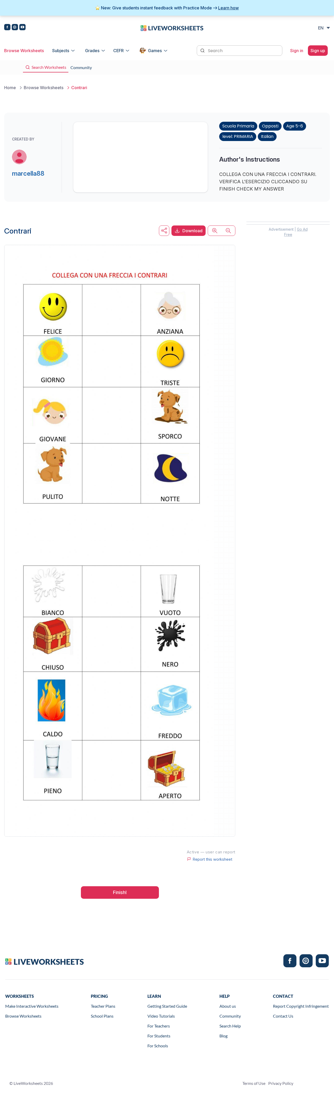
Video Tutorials (161, 1015)
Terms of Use (253, 1083)
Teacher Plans (103, 1006)
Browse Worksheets (24, 50)
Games (155, 50)
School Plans (102, 1015)
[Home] (172, 27)
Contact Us (283, 1015)
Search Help (230, 1025)
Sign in (296, 50)
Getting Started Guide (167, 1006)
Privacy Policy (280, 1083)
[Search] (203, 50)
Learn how (228, 7)
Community (230, 1015)
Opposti (270, 126)
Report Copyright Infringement (301, 1006)
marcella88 (28, 173)
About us (227, 1006)
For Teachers (158, 1025)
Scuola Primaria (238, 126)
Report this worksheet (212, 859)
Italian (267, 136)
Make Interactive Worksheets (31, 1006)
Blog (223, 1035)
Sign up (318, 50)
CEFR (118, 50)
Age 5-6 (294, 126)
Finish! (120, 892)
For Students (158, 1035)
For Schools (157, 1045)
